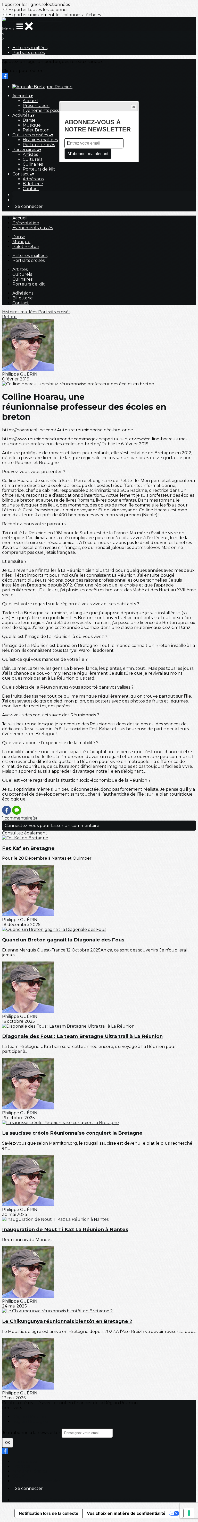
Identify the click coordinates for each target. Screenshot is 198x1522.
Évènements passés (43, 110)
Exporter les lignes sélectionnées (36, 4)
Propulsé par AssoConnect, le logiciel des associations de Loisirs (76, 1500)
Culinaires (33, 164)
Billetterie (33, 183)
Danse (29, 120)
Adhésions (33, 178)
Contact (31, 188)
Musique (32, 125)
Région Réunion (29, 1416)
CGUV (18, 1476)
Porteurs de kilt (39, 169)
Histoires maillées (29, 47)
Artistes (30, 154)
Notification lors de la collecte (48, 1513)
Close (133, 106)
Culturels (32, 159)
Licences (21, 1466)
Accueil (30, 100)
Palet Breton (36, 130)
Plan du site (24, 1461)
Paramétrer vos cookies (36, 1481)
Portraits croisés (28, 52)
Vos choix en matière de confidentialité (126, 1513)
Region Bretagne (30, 1421)
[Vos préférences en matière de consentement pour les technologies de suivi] (189, 1513)
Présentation (36, 105)
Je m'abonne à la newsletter (31, 1432)
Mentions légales (29, 1471)
